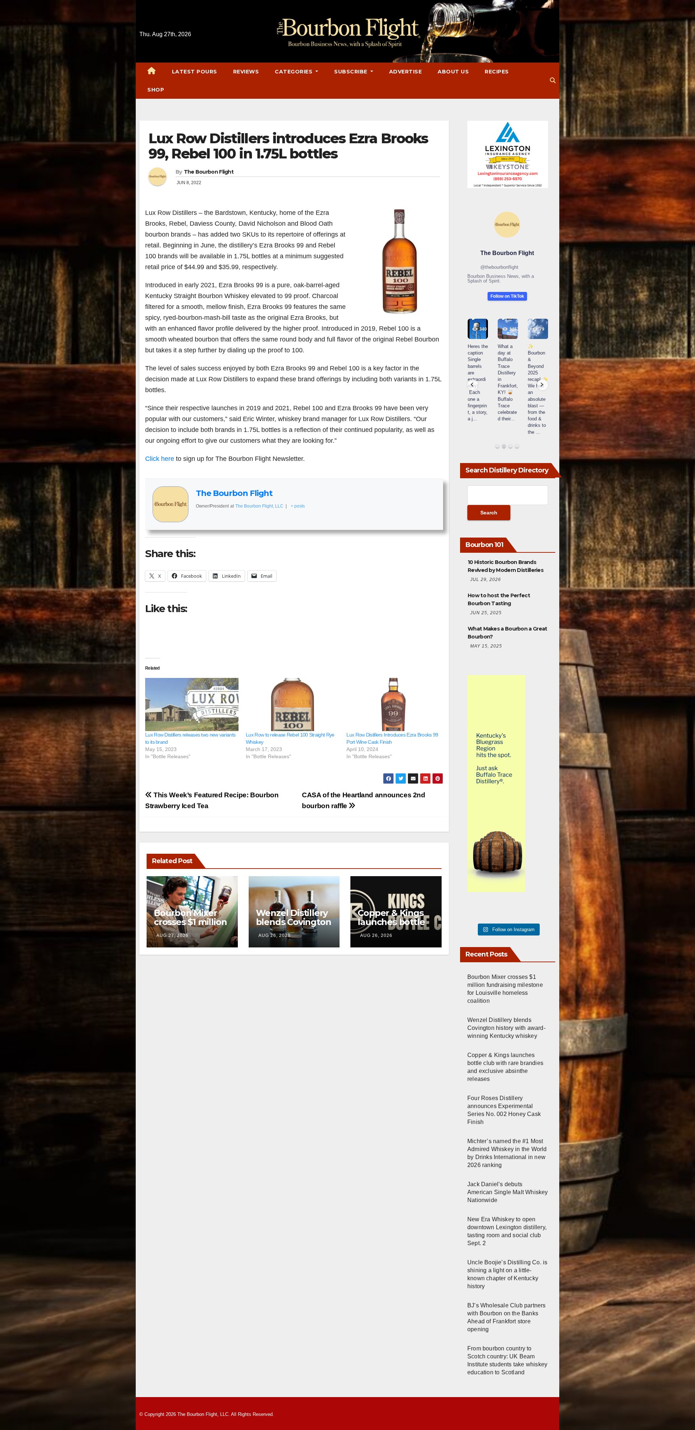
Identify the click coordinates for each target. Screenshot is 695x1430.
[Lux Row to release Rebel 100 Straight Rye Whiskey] (292, 704)
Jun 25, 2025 (486, 612)
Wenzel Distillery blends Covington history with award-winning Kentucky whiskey (506, 1028)
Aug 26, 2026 (274, 935)
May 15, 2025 (486, 646)
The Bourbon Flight (208, 172)
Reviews (246, 71)
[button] (553, 80)
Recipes (497, 71)
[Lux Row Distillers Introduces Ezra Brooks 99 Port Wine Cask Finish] (393, 704)
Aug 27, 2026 (172, 935)
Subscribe (351, 71)
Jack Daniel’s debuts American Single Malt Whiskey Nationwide (507, 1192)
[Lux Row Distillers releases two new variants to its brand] (192, 704)
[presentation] (472, 384)
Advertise (405, 71)
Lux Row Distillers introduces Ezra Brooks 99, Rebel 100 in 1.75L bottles (288, 146)
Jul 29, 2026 (485, 579)
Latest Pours (194, 71)
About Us (453, 71)
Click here (159, 458)
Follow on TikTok (507, 296)
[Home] (151, 72)
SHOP (155, 89)
